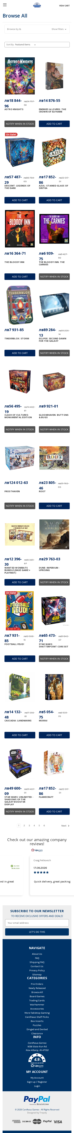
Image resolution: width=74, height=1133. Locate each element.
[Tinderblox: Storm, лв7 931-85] (20, 305)
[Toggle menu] (4, 4)
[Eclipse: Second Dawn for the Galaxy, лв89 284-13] (54, 305)
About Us (37, 954)
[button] (37, 29)
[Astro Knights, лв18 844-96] (20, 75)
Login (37, 1086)
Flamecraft (46, 797)
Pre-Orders (37, 984)
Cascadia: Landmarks (18, 720)
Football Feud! (14, 644)
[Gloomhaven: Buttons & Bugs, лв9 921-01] (54, 381)
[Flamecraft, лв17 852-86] (54, 763)
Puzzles (37, 1025)
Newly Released (37, 988)
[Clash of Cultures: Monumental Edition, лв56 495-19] (20, 381)
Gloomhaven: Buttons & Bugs (54, 416)
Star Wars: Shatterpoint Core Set (53, 645)
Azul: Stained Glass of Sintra (53, 186)
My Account (37, 1077)
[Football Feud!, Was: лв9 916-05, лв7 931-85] (20, 610)
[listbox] (26, 44)
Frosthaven (12, 491)
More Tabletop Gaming (37, 1012)
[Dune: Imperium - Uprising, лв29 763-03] (54, 534)
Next (64, 825)
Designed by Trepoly (37, 1112)
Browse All (37, 992)
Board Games (37, 996)
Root (42, 491)
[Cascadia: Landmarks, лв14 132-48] (20, 687)
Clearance (37, 1033)
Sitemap (37, 974)
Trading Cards (37, 1000)
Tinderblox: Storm (16, 338)
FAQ (37, 958)
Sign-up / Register (37, 1081)
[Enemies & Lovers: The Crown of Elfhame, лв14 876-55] (54, 75)
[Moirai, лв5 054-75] (54, 687)
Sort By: (10, 44)
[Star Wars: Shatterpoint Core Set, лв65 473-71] (54, 610)
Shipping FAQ (37, 962)
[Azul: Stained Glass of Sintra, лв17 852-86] (54, 152)
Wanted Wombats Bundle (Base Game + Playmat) (17, 570)
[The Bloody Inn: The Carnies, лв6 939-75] (54, 228)
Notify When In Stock (20, 123)
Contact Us (37, 966)
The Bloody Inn (14, 262)
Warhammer (37, 1004)
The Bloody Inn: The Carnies (52, 263)
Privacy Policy (37, 970)
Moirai (43, 720)
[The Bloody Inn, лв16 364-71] (20, 228)
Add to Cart (54, 123)
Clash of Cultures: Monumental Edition (18, 416)
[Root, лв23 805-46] (54, 458)
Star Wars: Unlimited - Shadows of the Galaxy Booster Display (19, 801)
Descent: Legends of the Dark (17, 186)
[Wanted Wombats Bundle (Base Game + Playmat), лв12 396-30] (20, 534)
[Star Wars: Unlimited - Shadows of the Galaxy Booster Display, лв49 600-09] (20, 763)
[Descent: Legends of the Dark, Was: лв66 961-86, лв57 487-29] (20, 152)
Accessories (37, 1008)
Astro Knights (13, 109)
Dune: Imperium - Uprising (49, 568)
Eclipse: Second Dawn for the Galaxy (52, 339)
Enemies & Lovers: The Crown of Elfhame (52, 110)
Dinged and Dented (37, 1029)
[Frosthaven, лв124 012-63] (20, 458)
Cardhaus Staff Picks (37, 1017)
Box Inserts (37, 1021)
